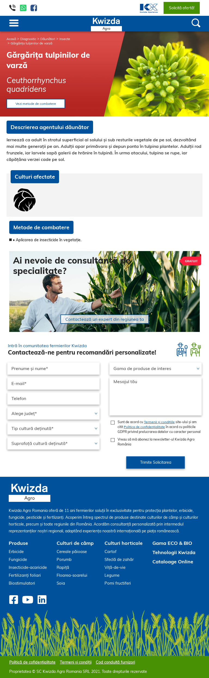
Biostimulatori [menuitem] (22, 583)
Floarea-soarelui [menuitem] (72, 575)
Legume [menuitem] (111, 575)
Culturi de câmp (75, 543)
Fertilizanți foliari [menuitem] (25, 575)
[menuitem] (145, 8)
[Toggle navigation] (14, 23)
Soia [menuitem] (61, 583)
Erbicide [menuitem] (16, 551)
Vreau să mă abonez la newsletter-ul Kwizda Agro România (156, 441)
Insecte (64, 39)
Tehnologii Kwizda (173, 552)
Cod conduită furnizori (115, 662)
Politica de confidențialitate (144, 427)
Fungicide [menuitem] (18, 559)
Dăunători (47, 39)
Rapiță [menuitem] (63, 567)
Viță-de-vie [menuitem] (114, 567)
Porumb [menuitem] (64, 559)
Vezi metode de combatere (36, 104)
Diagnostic (28, 39)
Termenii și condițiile (159, 422)
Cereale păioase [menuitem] (72, 551)
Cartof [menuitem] (110, 551)
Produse (18, 543)
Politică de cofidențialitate (32, 662)
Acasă (11, 39)
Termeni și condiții (75, 662)
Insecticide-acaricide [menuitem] (28, 567)
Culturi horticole (123, 543)
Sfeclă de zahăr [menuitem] (119, 559)
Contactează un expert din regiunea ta (104, 319)
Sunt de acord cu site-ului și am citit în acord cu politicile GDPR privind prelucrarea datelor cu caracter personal (159, 427)
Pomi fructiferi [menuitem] (117, 583)
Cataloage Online (172, 561)
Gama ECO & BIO (172, 543)
